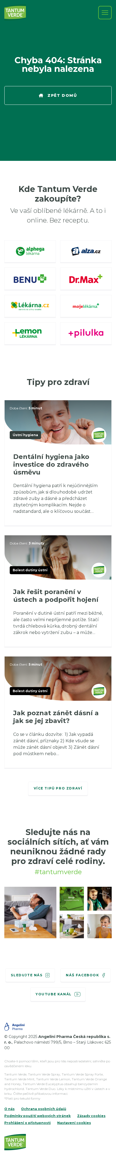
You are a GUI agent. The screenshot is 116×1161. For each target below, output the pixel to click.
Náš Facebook (82, 975)
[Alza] (86, 251)
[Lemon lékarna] (30, 333)
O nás (9, 1109)
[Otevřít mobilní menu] (105, 12)
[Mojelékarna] (86, 306)
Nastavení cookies (74, 1123)
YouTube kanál (54, 994)
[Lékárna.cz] (30, 306)
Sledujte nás (26, 975)
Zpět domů (62, 95)
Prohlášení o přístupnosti (27, 1123)
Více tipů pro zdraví (58, 788)
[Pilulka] (86, 333)
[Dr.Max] (86, 279)
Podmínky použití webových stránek (37, 1116)
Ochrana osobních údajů (43, 1109)
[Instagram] (30, 912)
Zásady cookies (91, 1116)
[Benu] (30, 279)
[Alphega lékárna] (30, 251)
